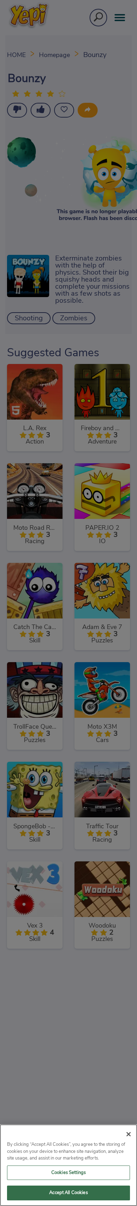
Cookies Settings (68, 1172)
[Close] (128, 1134)
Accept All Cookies (68, 1193)
